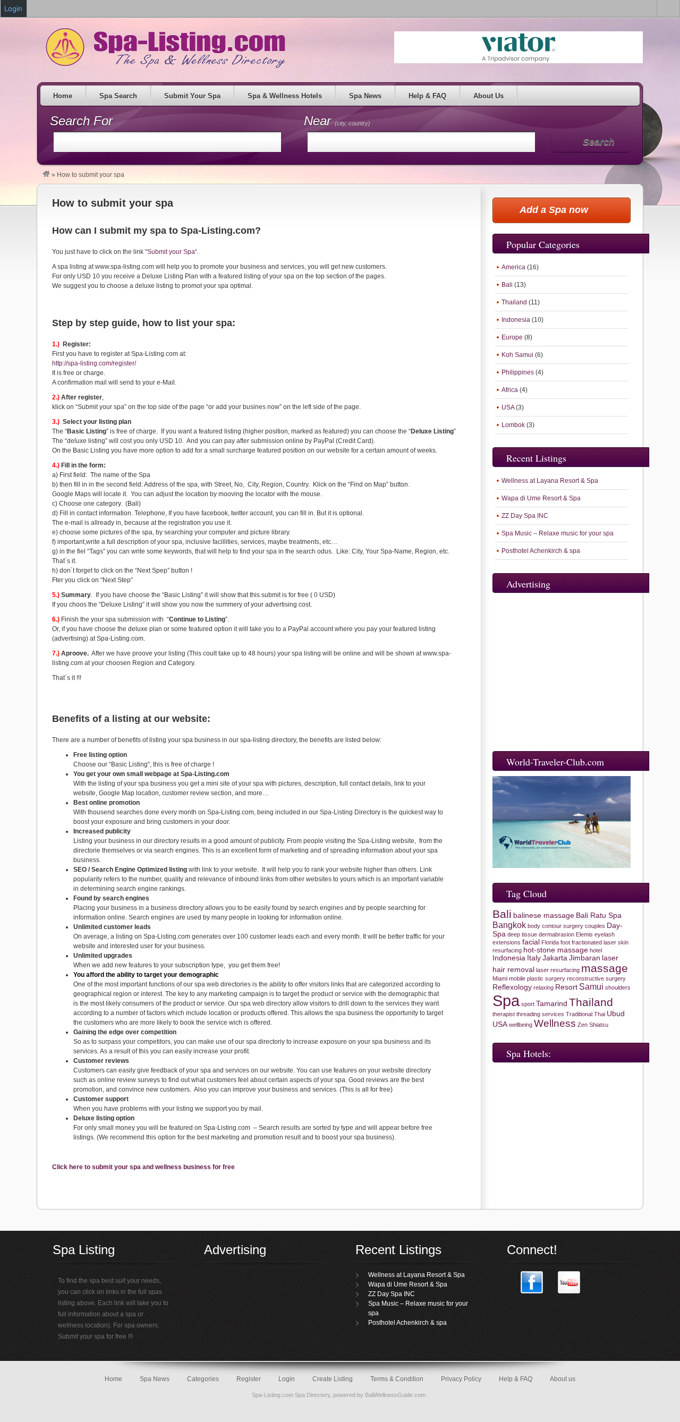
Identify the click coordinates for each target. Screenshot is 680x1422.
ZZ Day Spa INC (525, 516)
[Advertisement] (564, 669)
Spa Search (118, 96)
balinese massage (543, 915)
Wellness (555, 1023)
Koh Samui (517, 355)
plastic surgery (546, 978)
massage (604, 968)
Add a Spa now (554, 210)
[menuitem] (668, 8)
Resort (566, 987)
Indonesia (516, 319)
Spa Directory (312, 1395)
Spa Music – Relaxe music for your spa (558, 533)
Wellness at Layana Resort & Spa (550, 480)
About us (562, 1379)
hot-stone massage (555, 950)
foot (565, 942)
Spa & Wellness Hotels (285, 96)
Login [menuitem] (13, 8)
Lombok (513, 425)
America (513, 267)
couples (595, 926)
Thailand (514, 302)
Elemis (584, 934)
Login (286, 1379)
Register (248, 1379)
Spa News (365, 96)
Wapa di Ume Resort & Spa (541, 498)
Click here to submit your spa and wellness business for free (143, 1167)
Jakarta (554, 958)
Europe (512, 337)
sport (527, 1004)
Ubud (616, 1014)
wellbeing (520, 1024)
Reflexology (512, 987)
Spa (506, 1000)
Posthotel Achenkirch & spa (541, 551)
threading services (540, 1014)
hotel (596, 950)
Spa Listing (163, 47)
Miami (499, 978)
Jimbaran (584, 958)
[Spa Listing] (46, 174)
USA (508, 407)
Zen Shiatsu (592, 1024)
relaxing (543, 987)
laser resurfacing (558, 970)
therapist (503, 1014)
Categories (203, 1379)
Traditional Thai (585, 1014)
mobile (517, 978)
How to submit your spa (112, 203)
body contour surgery (555, 926)
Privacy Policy (461, 1379)
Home (62, 96)
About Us (488, 96)
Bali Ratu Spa (599, 915)
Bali (507, 284)
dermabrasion (556, 934)
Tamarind (551, 1004)
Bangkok (509, 925)
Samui (591, 986)
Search (599, 142)
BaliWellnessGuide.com (396, 1395)
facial (531, 942)
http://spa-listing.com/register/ (94, 363)
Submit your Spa (171, 252)
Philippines (518, 372)
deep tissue (522, 934)
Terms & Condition (396, 1379)
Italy (534, 958)
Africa (510, 390)
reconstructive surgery (596, 978)
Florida (550, 942)
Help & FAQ (427, 96)
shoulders (618, 987)
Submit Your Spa (192, 96)
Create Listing (332, 1379)
